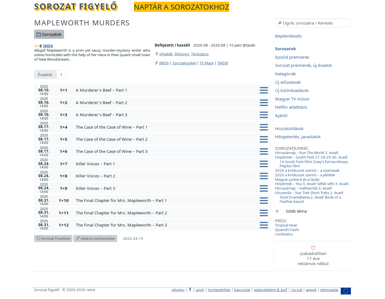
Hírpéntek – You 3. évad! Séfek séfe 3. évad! (312, 183)
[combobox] (313, 22)
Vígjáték (166, 53)
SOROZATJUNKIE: (292, 148)
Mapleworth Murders (82, 22)
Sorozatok (51, 34)
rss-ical (296, 289)
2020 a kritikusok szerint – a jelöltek (305, 174)
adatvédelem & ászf (270, 289)
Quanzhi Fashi (287, 229)
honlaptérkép (219, 289)
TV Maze (207, 62)
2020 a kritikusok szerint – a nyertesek (307, 170)
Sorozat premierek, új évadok (303, 65)
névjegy (178, 289)
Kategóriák (285, 73)
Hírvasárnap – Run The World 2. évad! (306, 152)
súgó (200, 289)
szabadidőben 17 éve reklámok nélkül (313, 258)
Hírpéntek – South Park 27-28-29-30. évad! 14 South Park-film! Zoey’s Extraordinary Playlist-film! (311, 162)
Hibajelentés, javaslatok (298, 137)
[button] (172, 89)
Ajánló (281, 115)
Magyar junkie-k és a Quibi (297, 179)
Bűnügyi (182, 53)
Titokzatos (200, 53)
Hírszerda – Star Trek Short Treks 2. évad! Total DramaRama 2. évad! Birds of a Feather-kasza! (309, 197)
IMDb (48, 46)
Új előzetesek (288, 82)
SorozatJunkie (184, 62)
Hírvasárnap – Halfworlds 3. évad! (303, 188)
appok (311, 289)
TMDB (222, 62)
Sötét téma (296, 211)
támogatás (329, 289)
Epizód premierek (292, 57)
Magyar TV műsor (292, 99)
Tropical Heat (286, 225)
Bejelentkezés (288, 36)
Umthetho (284, 234)
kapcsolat (242, 289)
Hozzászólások (289, 128)
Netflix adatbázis (291, 107)
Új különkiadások (292, 90)
